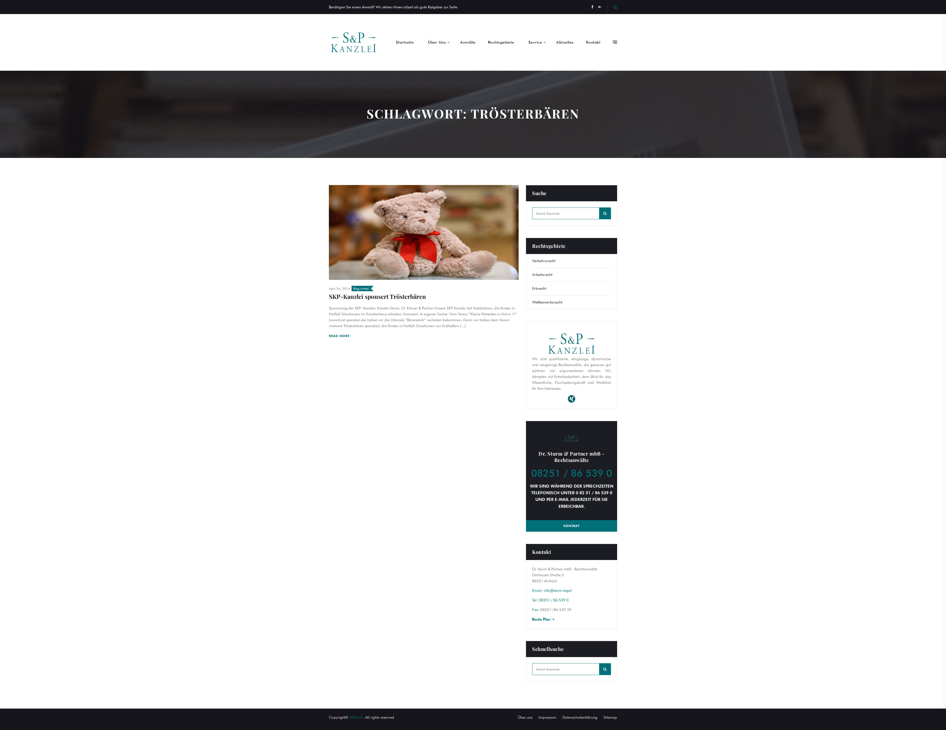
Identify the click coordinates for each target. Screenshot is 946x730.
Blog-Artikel (361, 288)
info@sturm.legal (558, 590)
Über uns (525, 717)
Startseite (405, 42)
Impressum (547, 717)
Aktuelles (565, 42)
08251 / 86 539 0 (571, 473)
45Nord (355, 717)
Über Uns (437, 42)
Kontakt (593, 42)
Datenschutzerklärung (579, 717)
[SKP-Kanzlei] (353, 42)
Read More (340, 336)
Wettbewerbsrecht (547, 302)
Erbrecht (539, 288)
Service (535, 42)
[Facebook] (592, 7)
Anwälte (467, 42)
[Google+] (600, 7)
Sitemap (610, 717)
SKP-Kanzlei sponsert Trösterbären (377, 296)
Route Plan (542, 619)
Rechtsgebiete (501, 42)
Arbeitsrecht (542, 274)
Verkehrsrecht (543, 260)
